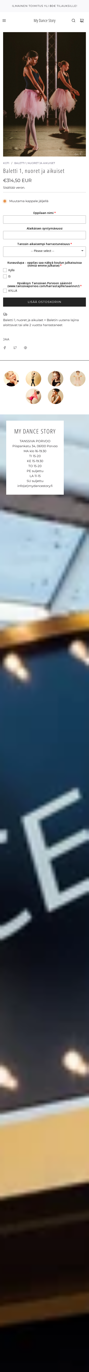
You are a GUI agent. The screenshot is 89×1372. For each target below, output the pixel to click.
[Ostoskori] (82, 20)
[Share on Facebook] (5, 347)
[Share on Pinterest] (25, 347)
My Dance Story (44, 20)
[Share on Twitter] (15, 347)
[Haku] (73, 20)
